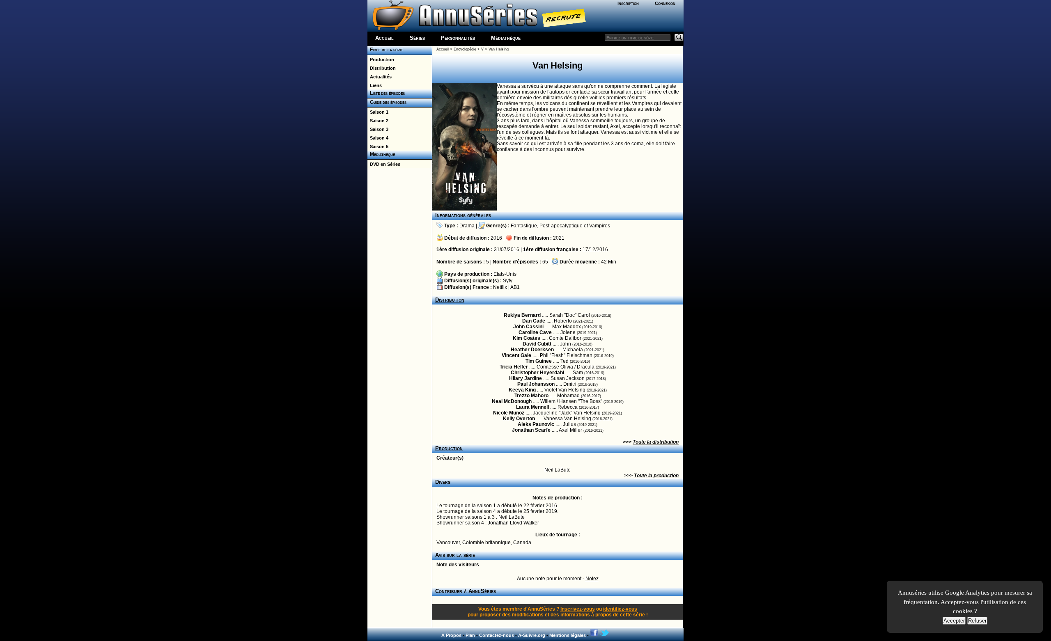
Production (380, 59)
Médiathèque (506, 38)
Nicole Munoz (508, 413)
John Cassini (528, 327)
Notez (592, 578)
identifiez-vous (620, 609)
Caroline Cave (535, 332)
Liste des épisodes (386, 93)
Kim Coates (526, 338)
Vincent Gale (516, 355)
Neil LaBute (557, 470)
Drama (467, 226)
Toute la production (656, 475)
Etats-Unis (504, 274)
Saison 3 (377, 129)
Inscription (628, 3)
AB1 (515, 287)
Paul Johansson (536, 384)
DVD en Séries (383, 164)
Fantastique (524, 226)
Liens (374, 85)
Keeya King (522, 390)
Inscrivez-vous (577, 609)
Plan (470, 635)
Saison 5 (377, 146)
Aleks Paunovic (536, 424)
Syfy (507, 281)
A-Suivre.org (531, 635)
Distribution (381, 68)
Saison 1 (377, 112)
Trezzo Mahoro (531, 395)
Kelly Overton (519, 418)
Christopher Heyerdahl (537, 372)
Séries (417, 38)
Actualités (379, 76)
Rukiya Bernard (522, 315)
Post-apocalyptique (561, 226)
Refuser (977, 621)
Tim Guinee (539, 361)
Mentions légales (567, 635)
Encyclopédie (465, 49)
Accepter (954, 621)
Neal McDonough (512, 401)
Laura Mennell (532, 407)
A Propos (451, 635)
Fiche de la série (385, 50)
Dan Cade (533, 321)
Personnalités (458, 38)
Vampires (599, 226)
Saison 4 (377, 137)
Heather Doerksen (532, 350)
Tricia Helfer (514, 367)
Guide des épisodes (386, 102)
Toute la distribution (656, 442)
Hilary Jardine (525, 378)
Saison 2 (377, 120)
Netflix (500, 287)
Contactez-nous (496, 635)
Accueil (384, 38)
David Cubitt (537, 344)
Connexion (665, 3)
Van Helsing (499, 49)
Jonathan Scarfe (531, 430)
